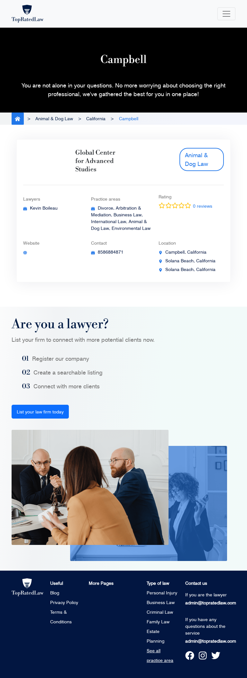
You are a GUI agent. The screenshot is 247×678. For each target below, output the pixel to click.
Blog (54, 593)
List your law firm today (40, 412)
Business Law (161, 602)
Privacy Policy (64, 602)
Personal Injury (162, 593)
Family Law (158, 622)
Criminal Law (160, 612)
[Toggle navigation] (226, 13)
